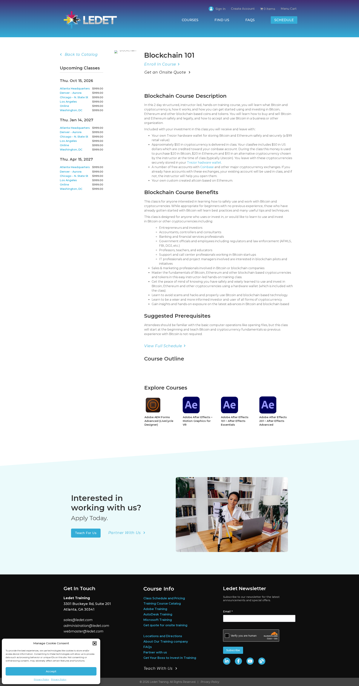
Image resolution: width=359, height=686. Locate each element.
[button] (94, 643)
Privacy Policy (41, 679)
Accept (51, 671)
